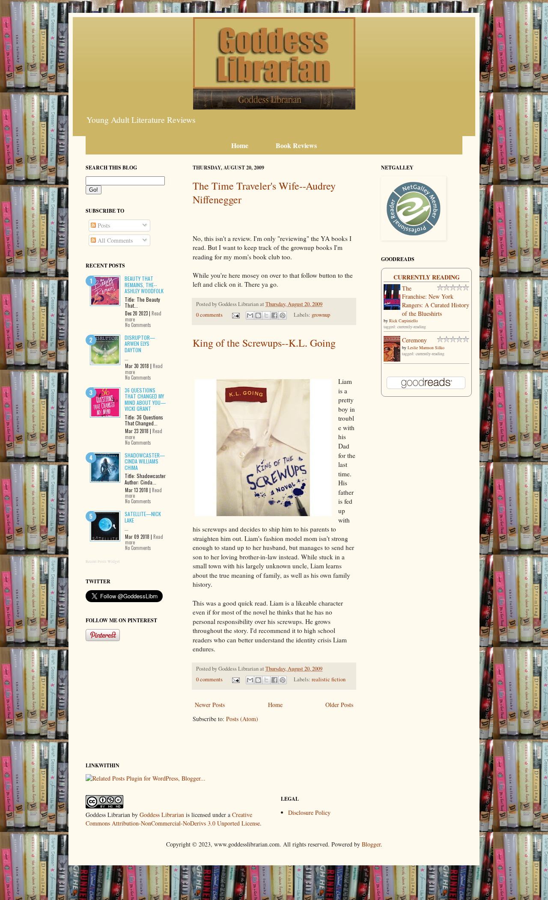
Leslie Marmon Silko (426, 347)
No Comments (138, 324)
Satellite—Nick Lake (143, 516)
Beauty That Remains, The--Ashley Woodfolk (144, 284)
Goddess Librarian (162, 815)
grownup (321, 314)
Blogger (371, 844)
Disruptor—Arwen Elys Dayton (140, 343)
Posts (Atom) (242, 719)
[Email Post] (235, 314)
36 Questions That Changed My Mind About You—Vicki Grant (145, 399)
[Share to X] (266, 315)
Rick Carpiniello (403, 321)
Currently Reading (426, 277)
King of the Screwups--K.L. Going (264, 343)
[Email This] (250, 315)
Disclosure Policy (309, 812)
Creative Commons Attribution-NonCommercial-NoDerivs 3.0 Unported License (173, 819)
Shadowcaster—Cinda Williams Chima (145, 461)
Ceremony (414, 340)
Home (275, 705)
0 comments (209, 314)
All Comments (114, 240)
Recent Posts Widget (103, 561)
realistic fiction (328, 679)
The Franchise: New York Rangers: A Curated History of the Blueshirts (435, 301)
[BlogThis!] (258, 315)
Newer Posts (210, 705)
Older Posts (339, 705)
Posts (103, 225)
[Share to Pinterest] (282, 315)
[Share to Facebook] (274, 315)
